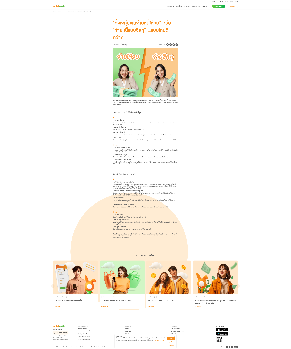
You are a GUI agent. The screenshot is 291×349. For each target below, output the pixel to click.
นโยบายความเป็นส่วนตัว (159, 340)
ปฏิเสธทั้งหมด (171, 342)
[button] (215, 2)
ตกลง (171, 338)
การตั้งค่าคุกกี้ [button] (171, 345)
